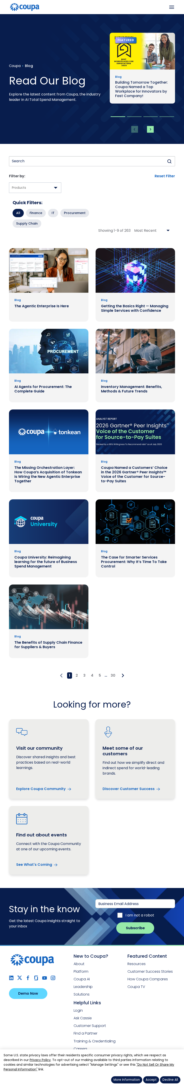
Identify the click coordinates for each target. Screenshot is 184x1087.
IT (53, 213)
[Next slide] (150, 129)
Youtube (44, 978)
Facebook (28, 978)
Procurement (74, 213)
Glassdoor (36, 978)
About (79, 963)
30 (113, 675)
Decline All (170, 1080)
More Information (127, 1080)
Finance (36, 213)
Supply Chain (27, 223)
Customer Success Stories (150, 971)
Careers (80, 1048)
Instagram (52, 978)
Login (78, 1010)
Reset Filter (165, 176)
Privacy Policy (40, 1060)
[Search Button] (169, 161)
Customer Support (90, 1025)
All (18, 213)
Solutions (82, 994)
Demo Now (28, 993)
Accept (151, 1080)
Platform (81, 971)
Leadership (83, 986)
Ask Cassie (83, 1018)
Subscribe (135, 928)
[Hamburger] (171, 7)
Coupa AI (82, 979)
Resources (136, 963)
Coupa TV (136, 986)
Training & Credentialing (95, 1041)
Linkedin (11, 978)
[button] (118, 116)
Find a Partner (85, 1033)
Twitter (19, 978)
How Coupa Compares (147, 979)
